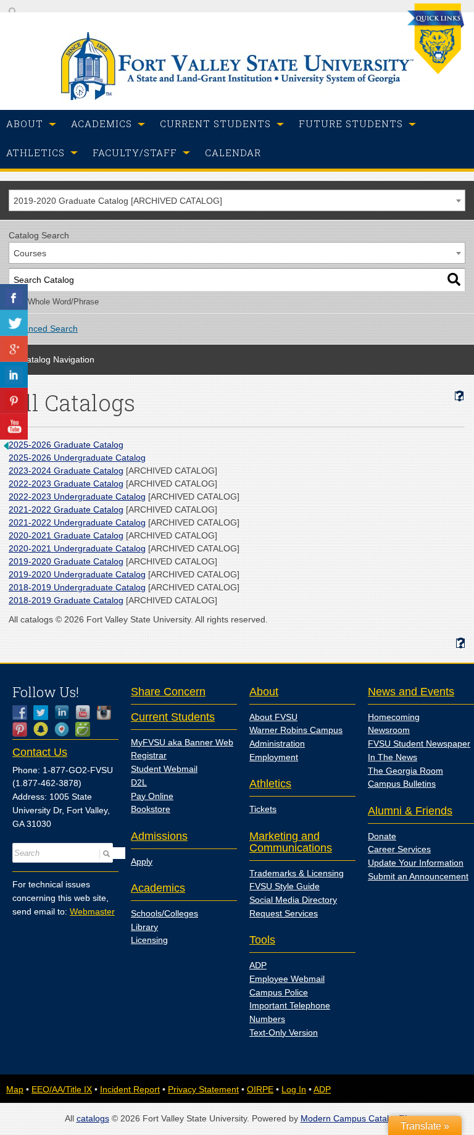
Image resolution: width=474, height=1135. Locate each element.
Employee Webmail (287, 979)
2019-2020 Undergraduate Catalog (77, 574)
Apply (141, 861)
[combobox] (237, 200)
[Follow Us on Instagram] (106, 713)
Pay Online (152, 796)
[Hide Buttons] (6, 449)
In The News (392, 757)
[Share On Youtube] (14, 427)
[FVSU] (237, 97)
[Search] (454, 280)
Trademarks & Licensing (296, 873)
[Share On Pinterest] (14, 401)
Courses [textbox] (30, 253)
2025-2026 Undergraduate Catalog (77, 458)
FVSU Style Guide (284, 886)
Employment (273, 757)
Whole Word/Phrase (63, 302)
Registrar (149, 755)
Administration (277, 743)
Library (144, 927)
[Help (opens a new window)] (459, 396)
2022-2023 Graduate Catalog (66, 483)
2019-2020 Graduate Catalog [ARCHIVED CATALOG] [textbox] (118, 201)
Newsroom (389, 730)
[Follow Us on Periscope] (64, 729)
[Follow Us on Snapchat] (43, 729)
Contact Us (39, 752)
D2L (139, 782)
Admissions (159, 836)
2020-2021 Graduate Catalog (66, 535)
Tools (262, 940)
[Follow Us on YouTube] (85, 713)
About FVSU (273, 717)
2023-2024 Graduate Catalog (66, 470)
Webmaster (92, 911)
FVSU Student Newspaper (419, 743)
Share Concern (168, 691)
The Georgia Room (405, 771)
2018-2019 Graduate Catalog (66, 600)
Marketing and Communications (290, 842)
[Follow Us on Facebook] (22, 713)
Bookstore (150, 809)
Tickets (262, 809)
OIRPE (260, 1089)
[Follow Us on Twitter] (43, 713)
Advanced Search (43, 328)
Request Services (283, 913)
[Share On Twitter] (14, 323)
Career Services (399, 849)
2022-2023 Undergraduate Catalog (77, 496)
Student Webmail (164, 769)
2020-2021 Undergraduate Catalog (77, 548)
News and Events (411, 691)
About (263, 691)
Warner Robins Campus (296, 730)
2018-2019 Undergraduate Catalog (77, 587)
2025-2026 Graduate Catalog (66, 445)
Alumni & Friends (410, 811)
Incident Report (130, 1089)
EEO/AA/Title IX (61, 1089)
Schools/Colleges (164, 913)
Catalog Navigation (57, 359)
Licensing (149, 940)
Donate (382, 836)
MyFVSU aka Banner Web (182, 742)
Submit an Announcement (418, 876)
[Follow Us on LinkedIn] (64, 713)
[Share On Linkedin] (14, 375)
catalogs (93, 1118)
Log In (293, 1089)
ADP (258, 965)
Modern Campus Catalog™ (354, 1118)
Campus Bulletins (402, 784)
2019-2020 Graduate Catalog (66, 561)
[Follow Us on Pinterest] (22, 729)
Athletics (270, 783)
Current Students (173, 717)
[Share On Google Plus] (14, 349)
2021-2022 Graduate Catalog (66, 509)
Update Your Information (416, 863)
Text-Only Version (283, 1032)
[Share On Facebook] (14, 297)
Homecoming (394, 717)
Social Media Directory (293, 900)
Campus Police (278, 992)
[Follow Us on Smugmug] (85, 729)
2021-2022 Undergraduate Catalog (77, 522)
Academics (158, 888)
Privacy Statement (203, 1089)
